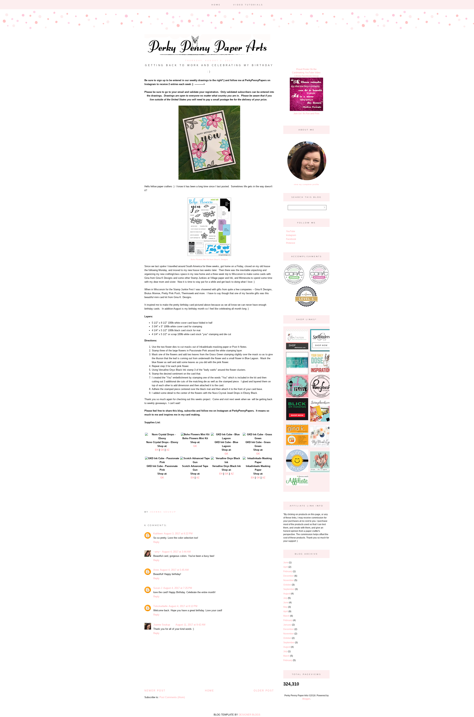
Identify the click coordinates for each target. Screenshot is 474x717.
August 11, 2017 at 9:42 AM (190, 624)
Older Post (264, 690)
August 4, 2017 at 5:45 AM (174, 569)
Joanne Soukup (161, 624)
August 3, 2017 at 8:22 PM (178, 533)
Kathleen (158, 533)
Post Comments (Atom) (172, 697)
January (287, 624)
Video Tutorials (248, 5)
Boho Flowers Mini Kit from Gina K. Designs (209, 259)
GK (162, 449)
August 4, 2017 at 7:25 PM (177, 588)
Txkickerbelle (160, 606)
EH (156, 449)
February (287, 571)
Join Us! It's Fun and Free (306, 113)
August (286, 593)
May (285, 607)
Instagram (291, 235)
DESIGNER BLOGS (249, 714)
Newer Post (155, 690)
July (285, 598)
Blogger (306, 699)
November (288, 580)
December (288, 576)
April (285, 567)
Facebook (291, 239)
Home (216, 5)
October (287, 584)
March (286, 616)
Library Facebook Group (306, 76)
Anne (156, 569)
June (285, 562)
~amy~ (157, 551)
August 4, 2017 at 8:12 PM (183, 606)
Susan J (157, 588)
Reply (156, 542)
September (288, 589)
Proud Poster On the (306, 69)
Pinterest (290, 243)
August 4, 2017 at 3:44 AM (176, 551)
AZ (167, 449)
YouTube (290, 231)
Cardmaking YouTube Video (306, 72)
